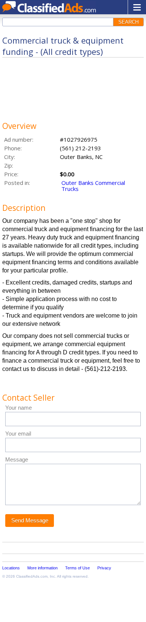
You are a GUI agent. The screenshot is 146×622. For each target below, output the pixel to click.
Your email (18, 433)
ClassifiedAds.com (32, 576)
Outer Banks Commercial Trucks (93, 185)
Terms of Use (77, 568)
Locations (11, 568)
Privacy (104, 568)
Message (16, 459)
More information (42, 568)
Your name (18, 407)
